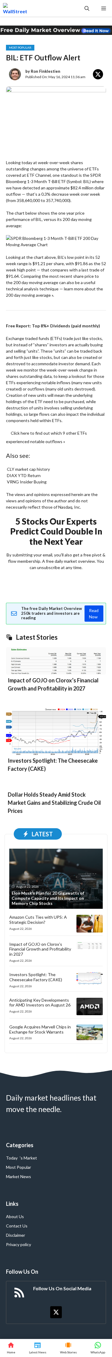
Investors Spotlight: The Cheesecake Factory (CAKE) (35, 977)
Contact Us (16, 1225)
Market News (18, 1176)
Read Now (94, 613)
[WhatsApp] (98, 1348)
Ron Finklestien (45, 71)
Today (12, 1157)
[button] (87, 8)
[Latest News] (37, 1348)
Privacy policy (18, 1244)
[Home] (11, 1348)
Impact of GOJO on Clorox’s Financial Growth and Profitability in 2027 (40, 949)
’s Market (28, 1157)
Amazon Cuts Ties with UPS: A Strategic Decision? (38, 919)
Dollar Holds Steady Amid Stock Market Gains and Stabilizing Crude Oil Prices (54, 802)
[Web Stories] (68, 1348)
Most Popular (20, 47)
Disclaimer (15, 1235)
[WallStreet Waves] (15, 8)
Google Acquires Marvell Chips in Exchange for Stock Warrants (40, 1029)
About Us (15, 1216)
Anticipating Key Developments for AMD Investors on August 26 (39, 1002)
